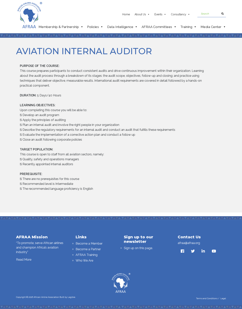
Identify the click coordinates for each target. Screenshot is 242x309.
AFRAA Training (87, 255)
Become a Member (89, 243)
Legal (223, 298)
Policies (93, 27)
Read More (23, 259)
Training (186, 27)
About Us (140, 14)
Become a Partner (88, 249)
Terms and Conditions (206, 298)
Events (158, 14)
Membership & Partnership (59, 27)
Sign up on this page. (138, 248)
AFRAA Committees (157, 27)
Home (126, 14)
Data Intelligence (120, 27)
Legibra (71, 297)
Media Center (211, 27)
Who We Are (84, 260)
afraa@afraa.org (189, 243)
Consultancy (178, 14)
